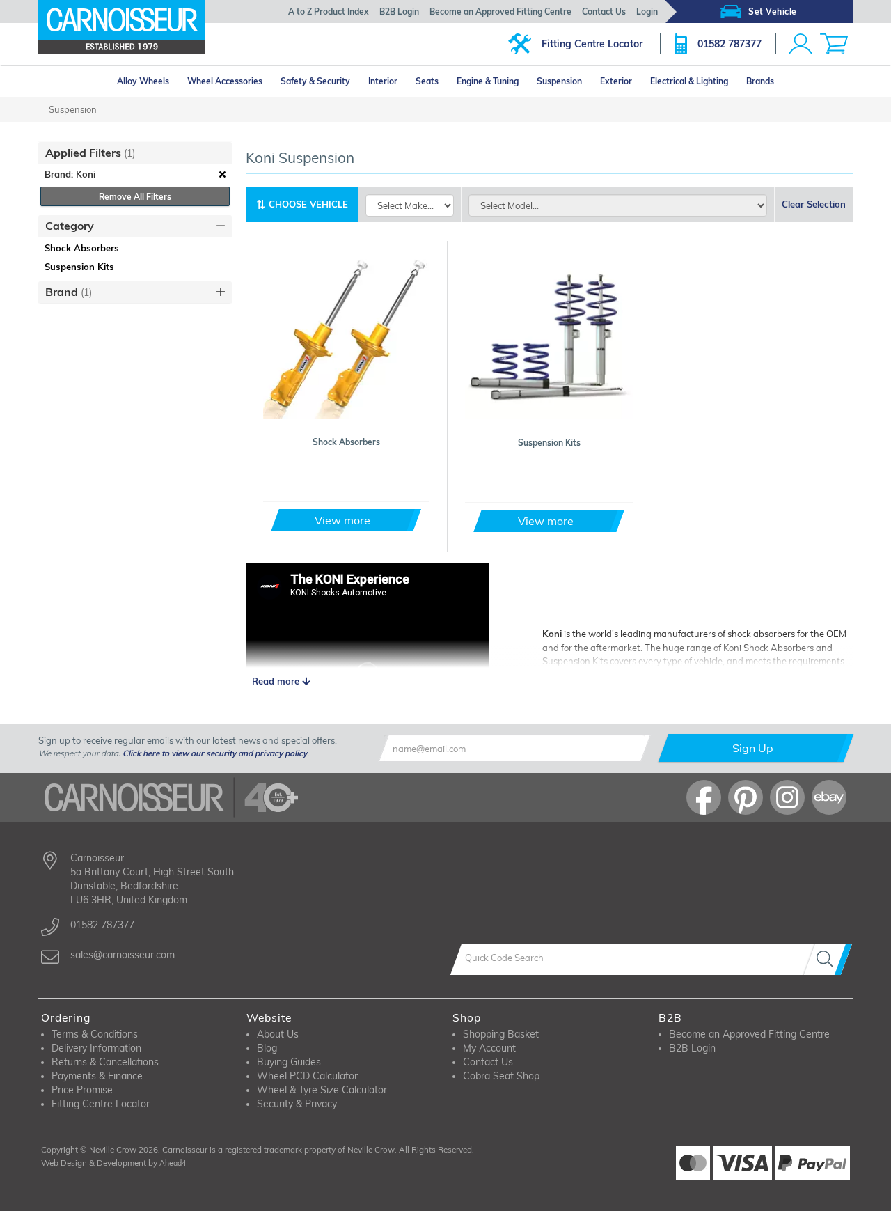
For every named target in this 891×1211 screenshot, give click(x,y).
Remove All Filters (135, 197)
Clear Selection (814, 204)
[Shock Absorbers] (346, 335)
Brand (68, 292)
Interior (382, 81)
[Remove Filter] (222, 175)
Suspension (559, 81)
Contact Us (604, 11)
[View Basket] (834, 43)
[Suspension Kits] (549, 335)
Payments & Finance (97, 1076)
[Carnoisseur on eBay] (829, 797)
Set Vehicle (772, 11)
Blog (267, 1048)
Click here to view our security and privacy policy (215, 753)
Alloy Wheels (143, 81)
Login (647, 11)
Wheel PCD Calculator (307, 1076)
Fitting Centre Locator (592, 44)
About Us (278, 1034)
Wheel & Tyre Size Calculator (322, 1090)
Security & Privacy (297, 1103)
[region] (135, 257)
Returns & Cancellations (105, 1062)
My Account (489, 1048)
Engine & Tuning (488, 81)
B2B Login (399, 11)
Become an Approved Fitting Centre (500, 11)
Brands (760, 81)
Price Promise (82, 1090)
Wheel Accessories (224, 81)
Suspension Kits (79, 266)
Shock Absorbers (82, 247)
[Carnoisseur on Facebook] (704, 797)
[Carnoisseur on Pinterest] (745, 797)
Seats (427, 81)
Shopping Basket (501, 1034)
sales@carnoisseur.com (122, 954)
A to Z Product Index (328, 11)
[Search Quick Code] (827, 959)
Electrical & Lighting (689, 81)
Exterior (616, 81)
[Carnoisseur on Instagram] (787, 797)
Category (69, 226)
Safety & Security (315, 81)
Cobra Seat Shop (501, 1076)
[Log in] (800, 43)
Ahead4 (172, 1163)
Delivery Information (96, 1048)
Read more (277, 681)
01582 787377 (729, 44)
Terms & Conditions (95, 1034)
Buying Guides (289, 1062)
